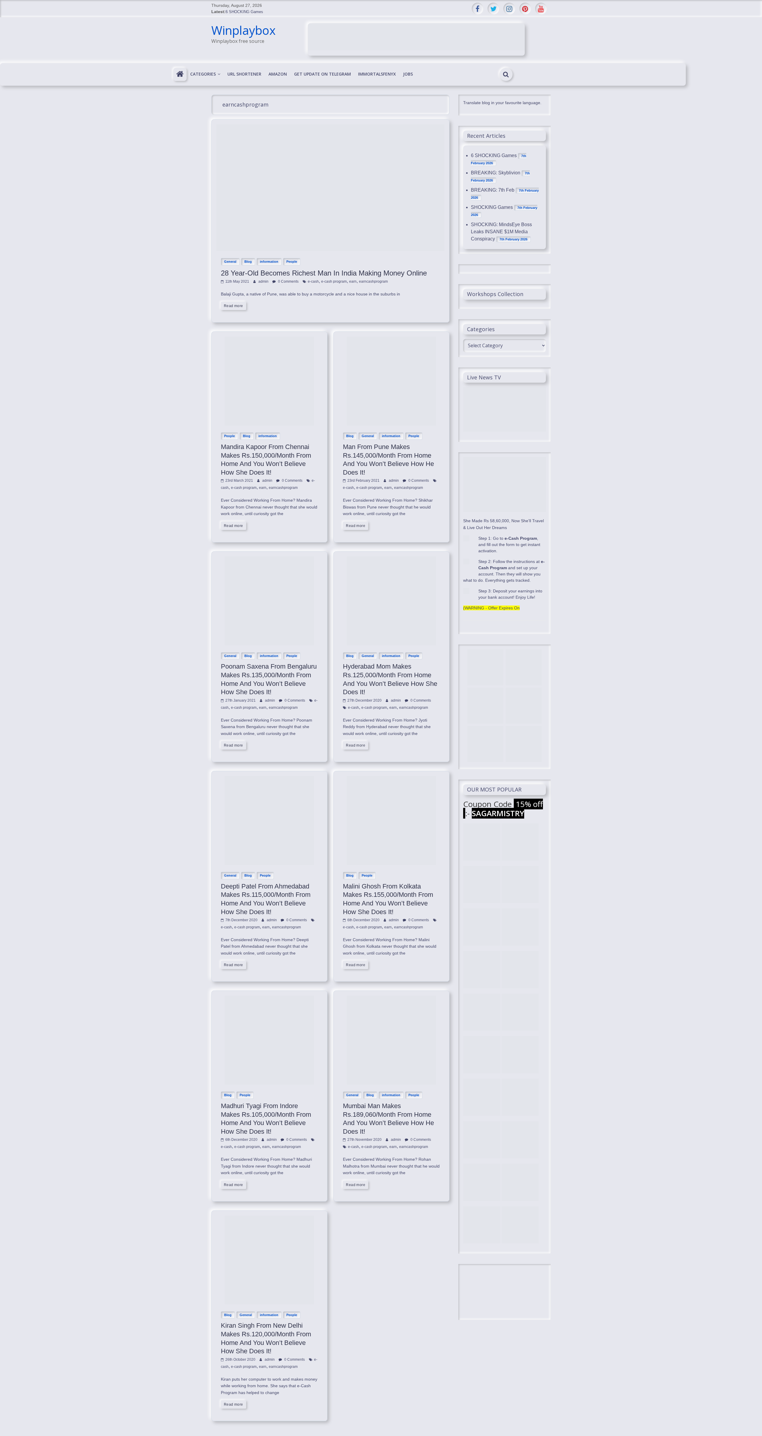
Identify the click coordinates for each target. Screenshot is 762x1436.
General (230, 261)
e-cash (313, 281)
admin (263, 281)
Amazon (277, 74)
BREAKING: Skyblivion (495, 172)
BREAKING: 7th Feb (492, 190)
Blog (248, 261)
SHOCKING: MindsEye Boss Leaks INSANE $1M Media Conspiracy (501, 231)
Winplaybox (243, 30)
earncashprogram (373, 281)
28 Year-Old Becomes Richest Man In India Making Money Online (324, 273)
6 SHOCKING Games (244, 12)
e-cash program (334, 281)
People (291, 261)
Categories (203, 74)
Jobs (408, 74)
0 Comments (288, 281)
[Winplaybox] (180, 74)
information (269, 261)
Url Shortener (244, 74)
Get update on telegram (322, 74)
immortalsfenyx (377, 74)
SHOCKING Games (492, 207)
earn (353, 281)
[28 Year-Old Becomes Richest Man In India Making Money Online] (330, 127)
